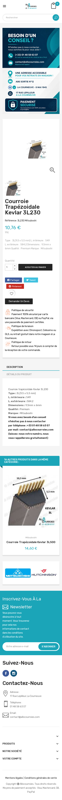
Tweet (32, 280)
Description (15, 367)
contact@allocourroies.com (36, 429)
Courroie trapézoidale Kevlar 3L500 (30, 542)
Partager (15, 280)
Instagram (13, 673)
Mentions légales (14, 778)
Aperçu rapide (31, 501)
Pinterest (16, 286)
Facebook (5, 673)
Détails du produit (19, 374)
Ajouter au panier (35, 267)
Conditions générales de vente (40, 778)
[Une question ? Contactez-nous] (31, 70)
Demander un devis (18, 301)
